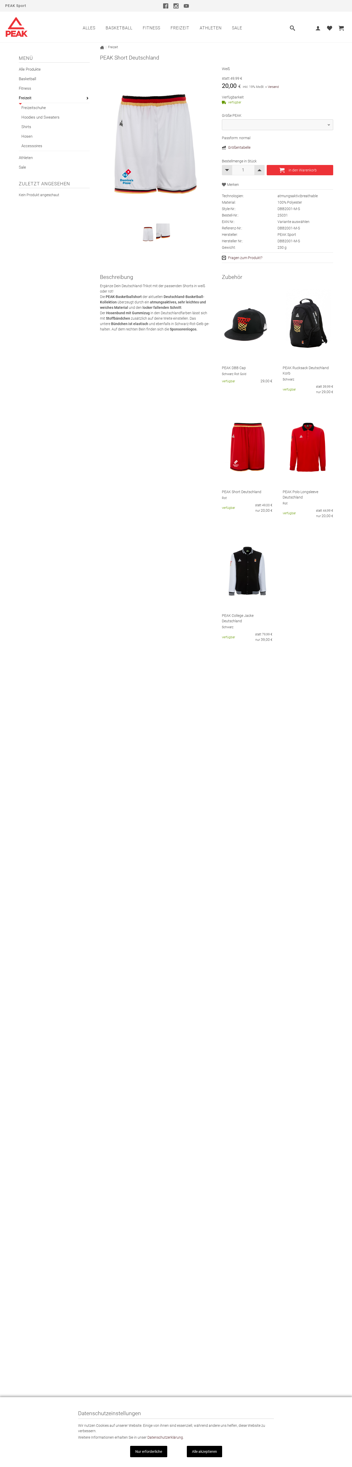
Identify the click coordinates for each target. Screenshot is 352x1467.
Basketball (119, 28)
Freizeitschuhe (33, 107)
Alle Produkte (30, 69)
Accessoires (31, 146)
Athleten (211, 28)
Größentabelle (239, 147)
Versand (273, 87)
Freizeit (180, 28)
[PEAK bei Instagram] (176, 6)
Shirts (26, 127)
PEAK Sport (15, 6)
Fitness (151, 28)
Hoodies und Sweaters (40, 117)
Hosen (26, 136)
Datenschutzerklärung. (165, 1437)
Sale (237, 28)
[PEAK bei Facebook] (166, 6)
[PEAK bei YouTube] (186, 6)
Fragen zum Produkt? (245, 258)
